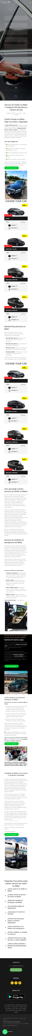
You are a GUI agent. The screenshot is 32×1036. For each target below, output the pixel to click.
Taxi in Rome (8, 1008)
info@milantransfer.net (17, 965)
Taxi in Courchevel (10, 1010)
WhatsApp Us (17, 969)
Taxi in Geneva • (15, 1006)
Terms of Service (11, 1025)
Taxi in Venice (15, 1008)
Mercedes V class (11, 249)
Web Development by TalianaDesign (11, 1021)
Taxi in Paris (7, 1006)
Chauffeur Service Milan (21, 1005)
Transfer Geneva (23, 1006)
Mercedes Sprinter (11, 279)
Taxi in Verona (23, 1008)
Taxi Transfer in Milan (10, 1005)
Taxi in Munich (18, 1010)
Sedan (7, 218)
